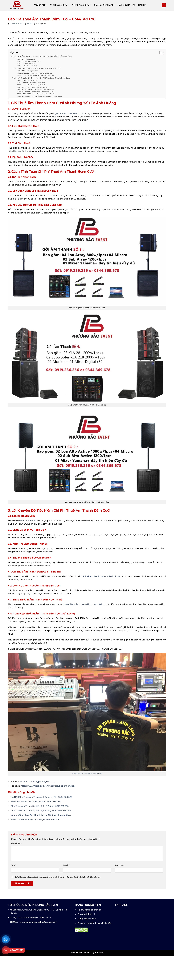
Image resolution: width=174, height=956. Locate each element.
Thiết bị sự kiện (80, 5)
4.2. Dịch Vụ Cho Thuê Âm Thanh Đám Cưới (37, 92)
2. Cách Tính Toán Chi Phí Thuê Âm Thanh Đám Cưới (38, 68)
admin (29, 24)
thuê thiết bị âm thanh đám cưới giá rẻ (82, 604)
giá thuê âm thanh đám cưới (69, 113)
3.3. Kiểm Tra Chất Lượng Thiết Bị (33, 85)
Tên (13, 865)
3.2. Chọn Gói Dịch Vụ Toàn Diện (33, 82)
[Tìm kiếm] (164, 5)
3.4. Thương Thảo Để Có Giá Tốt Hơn (35, 87)
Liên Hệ (142, 5)
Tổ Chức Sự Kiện (58, 5)
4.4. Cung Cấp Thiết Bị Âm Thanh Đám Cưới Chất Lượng (42, 96)
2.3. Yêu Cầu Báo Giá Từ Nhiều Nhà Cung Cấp (37, 75)
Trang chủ (40, 5)
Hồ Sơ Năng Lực (126, 5)
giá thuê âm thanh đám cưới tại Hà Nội (100, 576)
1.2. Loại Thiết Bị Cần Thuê (31, 61)
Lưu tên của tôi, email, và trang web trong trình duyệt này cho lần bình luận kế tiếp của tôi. (57, 877)
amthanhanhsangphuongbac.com (37, 781)
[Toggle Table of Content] (160, 53)
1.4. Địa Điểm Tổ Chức (29, 66)
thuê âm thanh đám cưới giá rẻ (87, 773)
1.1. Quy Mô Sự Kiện (28, 59)
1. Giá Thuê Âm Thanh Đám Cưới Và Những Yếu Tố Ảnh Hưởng (41, 56)
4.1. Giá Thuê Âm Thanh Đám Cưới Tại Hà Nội (38, 89)
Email (66, 865)
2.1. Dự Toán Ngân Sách (29, 71)
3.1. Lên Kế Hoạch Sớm (29, 80)
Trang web (120, 865)
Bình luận (16, 843)
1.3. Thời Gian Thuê (28, 63)
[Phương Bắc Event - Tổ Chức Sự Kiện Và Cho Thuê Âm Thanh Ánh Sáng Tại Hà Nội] (19, 5)
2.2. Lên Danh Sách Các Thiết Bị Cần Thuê (36, 73)
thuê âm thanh (27, 520)
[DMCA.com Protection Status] (81, 929)
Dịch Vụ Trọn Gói (103, 5)
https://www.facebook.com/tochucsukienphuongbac (48, 786)
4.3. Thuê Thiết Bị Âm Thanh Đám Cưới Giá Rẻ (38, 94)
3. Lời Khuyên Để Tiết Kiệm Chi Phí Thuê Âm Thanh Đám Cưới (42, 78)
